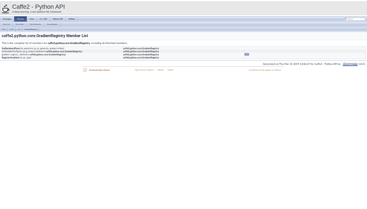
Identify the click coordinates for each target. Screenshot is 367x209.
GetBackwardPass (10, 48)
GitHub (160, 70)
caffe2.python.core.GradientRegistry (69, 43)
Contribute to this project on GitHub (265, 70)
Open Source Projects (144, 70)
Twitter (170, 70)
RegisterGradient (10, 57)
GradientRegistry (30, 29)
